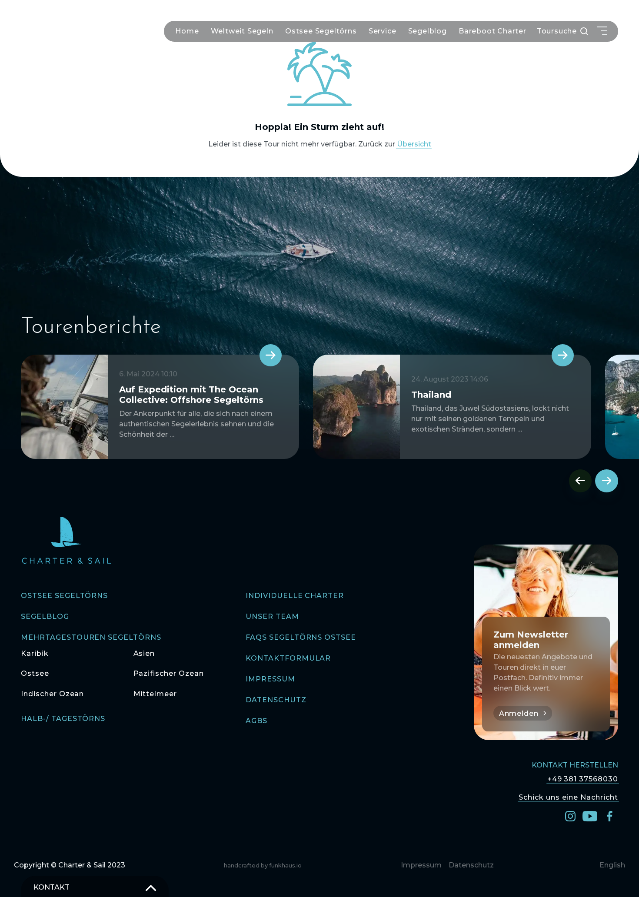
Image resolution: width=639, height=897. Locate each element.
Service (382, 31)
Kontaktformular (288, 658)
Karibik (35, 653)
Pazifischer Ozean (168, 673)
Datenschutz (276, 700)
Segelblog (427, 31)
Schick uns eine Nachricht (568, 797)
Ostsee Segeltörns (321, 31)
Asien (144, 653)
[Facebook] (609, 815)
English (612, 865)
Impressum (270, 679)
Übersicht (414, 144)
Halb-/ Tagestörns (63, 718)
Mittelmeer (155, 694)
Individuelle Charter (295, 595)
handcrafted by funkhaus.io (263, 865)
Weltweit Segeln (242, 31)
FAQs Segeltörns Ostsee (301, 637)
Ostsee (35, 673)
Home (187, 31)
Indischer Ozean (52, 694)
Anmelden (519, 713)
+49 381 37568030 (582, 779)
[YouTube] (590, 815)
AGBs (256, 721)
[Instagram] (570, 815)
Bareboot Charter (492, 31)
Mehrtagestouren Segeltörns (91, 637)
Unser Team (272, 616)
